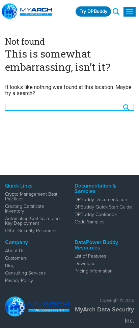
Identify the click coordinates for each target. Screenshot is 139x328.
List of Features (90, 256)
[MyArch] (27, 11)
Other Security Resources (31, 230)
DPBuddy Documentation (101, 199)
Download (85, 263)
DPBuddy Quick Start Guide (103, 207)
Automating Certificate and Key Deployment (32, 221)
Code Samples (89, 222)
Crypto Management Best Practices (31, 196)
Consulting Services (25, 273)
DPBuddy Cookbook (96, 214)
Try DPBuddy (93, 11)
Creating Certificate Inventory (24, 209)
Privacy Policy (19, 280)
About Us (14, 250)
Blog (10, 265)
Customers (16, 258)
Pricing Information (94, 271)
